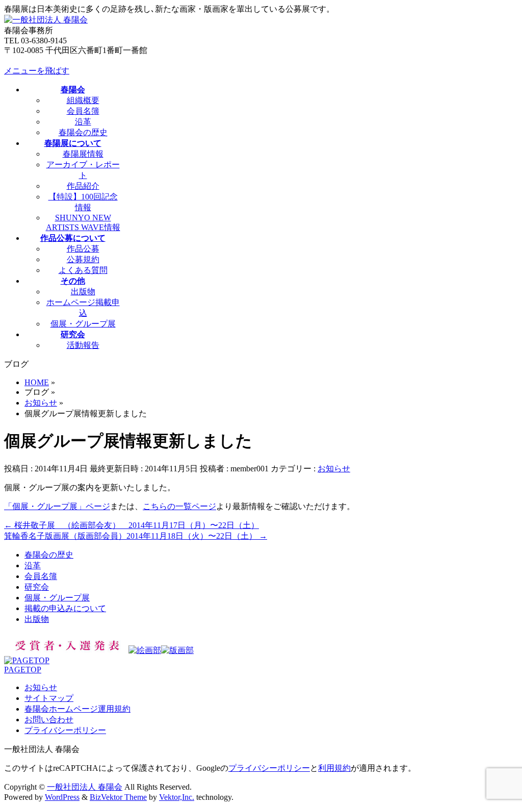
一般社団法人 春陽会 (84, 787)
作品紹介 (83, 186)
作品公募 (83, 248)
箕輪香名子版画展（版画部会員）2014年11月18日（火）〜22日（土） (135, 536)
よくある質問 (83, 270)
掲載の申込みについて (65, 608)
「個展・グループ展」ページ (57, 506)
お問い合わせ (48, 719)
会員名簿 (83, 111)
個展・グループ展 (83, 323)
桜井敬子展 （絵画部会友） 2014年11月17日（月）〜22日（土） (131, 525)
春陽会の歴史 (83, 132)
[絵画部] (144, 650)
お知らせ (334, 468)
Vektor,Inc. (176, 797)
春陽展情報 (83, 153)
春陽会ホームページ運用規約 (77, 708)
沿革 (83, 121)
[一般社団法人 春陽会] (46, 19)
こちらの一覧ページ (179, 506)
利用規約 (334, 768)
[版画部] (177, 650)
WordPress (62, 797)
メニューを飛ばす (36, 70)
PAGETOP (22, 669)
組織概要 (83, 100)
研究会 (36, 587)
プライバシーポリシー (65, 730)
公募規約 (83, 259)
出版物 (83, 291)
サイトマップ (48, 698)
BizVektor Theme (118, 797)
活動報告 (83, 345)
